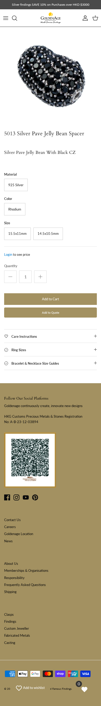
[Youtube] (26, 497)
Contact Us (12, 520)
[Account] (84, 18)
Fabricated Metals (17, 635)
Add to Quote (50, 312)
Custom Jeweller (16, 628)
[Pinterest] (35, 497)
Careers (10, 527)
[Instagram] (16, 497)
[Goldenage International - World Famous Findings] (50, 18)
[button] (30, 688)
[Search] (17, 18)
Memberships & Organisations (26, 570)
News (8, 541)
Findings (10, 621)
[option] (50, 77)
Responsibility (14, 578)
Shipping (10, 592)
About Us (11, 563)
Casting (9, 643)
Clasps (9, 614)
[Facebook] (7, 497)
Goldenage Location (18, 534)
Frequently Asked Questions (25, 585)
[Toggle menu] (5, 18)
